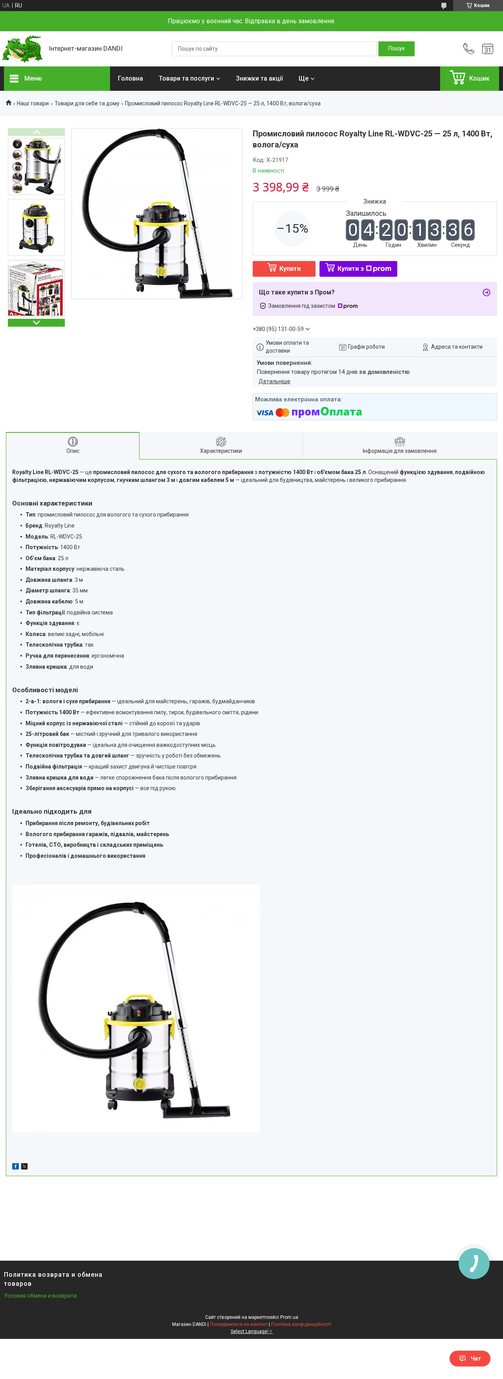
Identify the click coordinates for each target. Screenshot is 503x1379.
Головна (130, 78)
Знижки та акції (259, 78)
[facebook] (15, 1167)
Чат (476, 1358)
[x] (24, 1167)
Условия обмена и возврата (40, 1296)
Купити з (351, 268)
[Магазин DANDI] (22, 49)
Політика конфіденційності (301, 1324)
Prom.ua (289, 1317)
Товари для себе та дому (87, 103)
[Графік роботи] (487, 49)
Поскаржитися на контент (239, 1324)
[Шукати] (396, 48)
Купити (290, 268)
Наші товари (33, 103)
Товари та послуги (186, 78)
